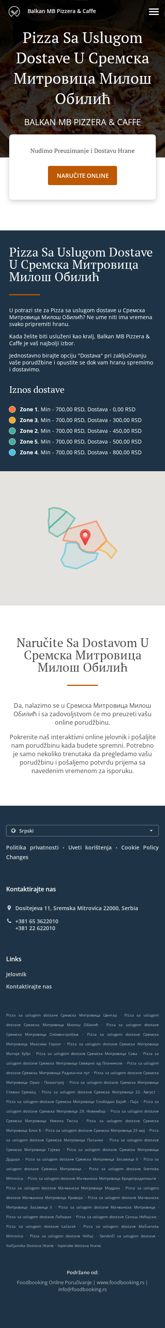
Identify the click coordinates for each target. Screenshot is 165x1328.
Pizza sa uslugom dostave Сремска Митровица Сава (87, 1053)
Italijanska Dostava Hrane (30, 1245)
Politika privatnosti (32, 847)
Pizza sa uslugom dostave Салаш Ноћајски (116, 1216)
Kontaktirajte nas (29, 986)
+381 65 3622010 (36, 921)
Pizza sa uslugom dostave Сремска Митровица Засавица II (81, 1159)
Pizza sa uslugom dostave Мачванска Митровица (106, 1207)
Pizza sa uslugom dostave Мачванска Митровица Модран (63, 1188)
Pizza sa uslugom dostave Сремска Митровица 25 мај (95, 1130)
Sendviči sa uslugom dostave (129, 1236)
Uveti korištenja (90, 847)
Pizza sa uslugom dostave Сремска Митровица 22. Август (98, 1092)
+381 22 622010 (35, 928)
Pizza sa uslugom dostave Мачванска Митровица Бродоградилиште (92, 1178)
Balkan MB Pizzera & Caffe (61, 11)
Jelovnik (16, 974)
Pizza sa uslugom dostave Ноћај (61, 1236)
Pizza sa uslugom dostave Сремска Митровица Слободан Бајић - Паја (72, 1101)
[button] (154, 11)
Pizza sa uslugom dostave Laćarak (41, 1226)
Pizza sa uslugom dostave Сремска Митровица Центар (61, 1015)
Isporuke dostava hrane (79, 1245)
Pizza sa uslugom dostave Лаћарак (38, 1216)
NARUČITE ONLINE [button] (83, 175)
